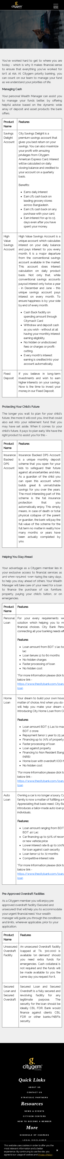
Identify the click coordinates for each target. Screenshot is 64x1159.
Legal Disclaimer (34, 1140)
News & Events (35, 1111)
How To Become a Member (35, 1121)
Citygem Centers (34, 1116)
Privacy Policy (45, 1154)
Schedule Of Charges (34, 1135)
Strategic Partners (34, 1097)
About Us (35, 1087)
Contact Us (34, 1092)
